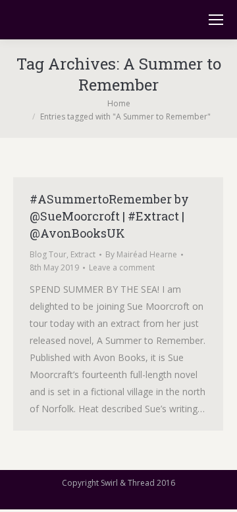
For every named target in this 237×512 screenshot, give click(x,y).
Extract (82, 254)
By (141, 254)
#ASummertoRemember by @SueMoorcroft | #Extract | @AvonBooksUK (109, 216)
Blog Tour (48, 254)
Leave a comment (122, 267)
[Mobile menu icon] (216, 20)
